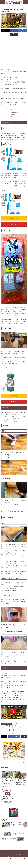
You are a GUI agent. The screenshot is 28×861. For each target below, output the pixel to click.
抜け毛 (7, 727)
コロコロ (22, 725)
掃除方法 (13, 114)
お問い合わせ (21, 856)
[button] (14, 34)
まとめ (12, 116)
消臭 (12, 729)
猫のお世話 (9, 723)
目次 (12, 109)
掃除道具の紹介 (14, 112)
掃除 (3, 723)
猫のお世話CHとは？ (20, 854)
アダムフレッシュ (17, 723)
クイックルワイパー (15, 725)
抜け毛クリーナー (14, 727)
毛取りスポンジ (6, 729)
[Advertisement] (14, 52)
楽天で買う (14, 224)
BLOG (7, 856)
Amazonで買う (14, 218)
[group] (12, 825)
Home (7, 854)
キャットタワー (6, 725)
